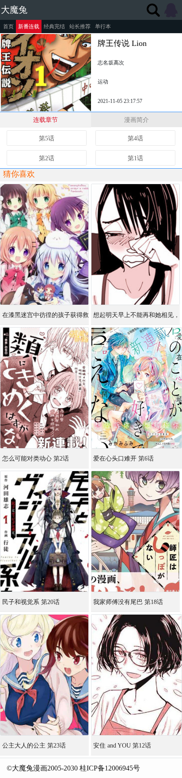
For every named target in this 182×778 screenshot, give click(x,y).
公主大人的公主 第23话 (34, 745)
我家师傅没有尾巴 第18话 (128, 602)
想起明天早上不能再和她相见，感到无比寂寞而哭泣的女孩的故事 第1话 (136, 318)
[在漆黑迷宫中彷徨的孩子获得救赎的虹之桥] (44, 244)
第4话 (135, 138)
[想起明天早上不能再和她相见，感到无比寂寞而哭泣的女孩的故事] (135, 244)
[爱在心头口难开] (136, 388)
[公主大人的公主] (44, 675)
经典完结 (54, 26)
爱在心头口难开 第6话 (123, 458)
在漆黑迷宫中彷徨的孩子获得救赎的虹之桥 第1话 (45, 318)
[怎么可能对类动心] (44, 388)
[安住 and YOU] (136, 675)
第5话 (46, 138)
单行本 (103, 26)
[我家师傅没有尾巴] (135, 531)
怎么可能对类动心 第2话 (35, 458)
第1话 (135, 158)
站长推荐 (80, 26)
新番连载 (28, 26)
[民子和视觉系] (44, 531)
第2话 (46, 158)
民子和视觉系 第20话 (31, 602)
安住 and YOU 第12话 (122, 745)
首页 (8, 26)
